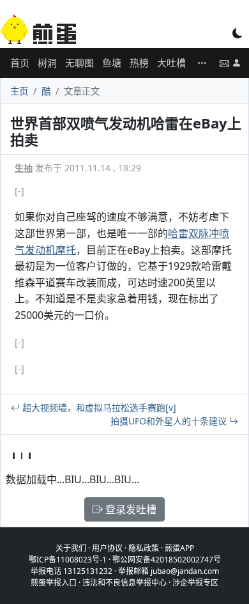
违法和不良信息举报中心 (124, 582)
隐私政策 (143, 548)
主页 (19, 91)
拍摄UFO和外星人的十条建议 (169, 421)
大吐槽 (171, 62)
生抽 (24, 168)
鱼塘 (111, 62)
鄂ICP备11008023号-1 (68, 559)
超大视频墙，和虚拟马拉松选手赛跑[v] (98, 407)
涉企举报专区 (195, 582)
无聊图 (79, 62)
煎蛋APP (179, 548)
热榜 (139, 62)
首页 (19, 62)
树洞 (47, 62)
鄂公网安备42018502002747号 (166, 559)
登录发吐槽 (129, 509)
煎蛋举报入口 (54, 582)
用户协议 (107, 548)
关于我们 (71, 548)
